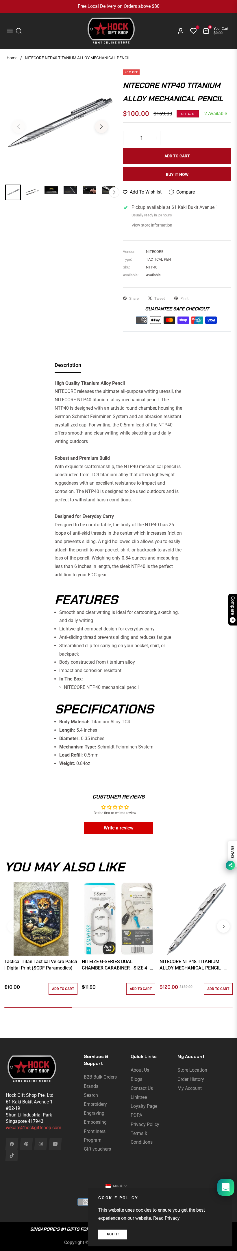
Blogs (136, 1079)
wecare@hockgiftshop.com (33, 1127)
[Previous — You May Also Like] (13, 926)
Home (12, 58)
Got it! (112, 1234)
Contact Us (142, 1088)
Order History (190, 1079)
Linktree (139, 1097)
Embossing (95, 1122)
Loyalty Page (144, 1106)
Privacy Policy (145, 1124)
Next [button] (101, 126)
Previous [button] (18, 126)
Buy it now (177, 174)
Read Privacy (166, 1218)
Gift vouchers (97, 1149)
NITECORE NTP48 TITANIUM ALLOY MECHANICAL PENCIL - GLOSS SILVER (191, 965)
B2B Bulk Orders (100, 1077)
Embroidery (95, 1104)
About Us (140, 1070)
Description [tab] (68, 365)
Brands (91, 1086)
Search (91, 1095)
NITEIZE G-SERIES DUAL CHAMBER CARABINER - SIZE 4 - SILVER (116, 965)
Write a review (119, 828)
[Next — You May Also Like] (223, 926)
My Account (189, 1088)
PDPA (136, 1115)
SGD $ (117, 1186)
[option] (60, 123)
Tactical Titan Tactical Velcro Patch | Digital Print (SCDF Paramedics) (40, 965)
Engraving (94, 1113)
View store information (152, 225)
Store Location (192, 1070)
